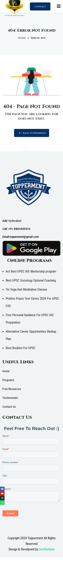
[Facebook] (2, 489)
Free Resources (11, 389)
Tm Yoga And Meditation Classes (26, 289)
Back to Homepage (34, 133)
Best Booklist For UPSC (20, 348)
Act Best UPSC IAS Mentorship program (31, 271)
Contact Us (40, 7)
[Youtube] (2, 493)
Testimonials (10, 398)
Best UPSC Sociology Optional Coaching (31, 280)
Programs (8, 380)
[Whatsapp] (2, 502)
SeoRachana (46, 549)
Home (22, 38)
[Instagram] (2, 498)
